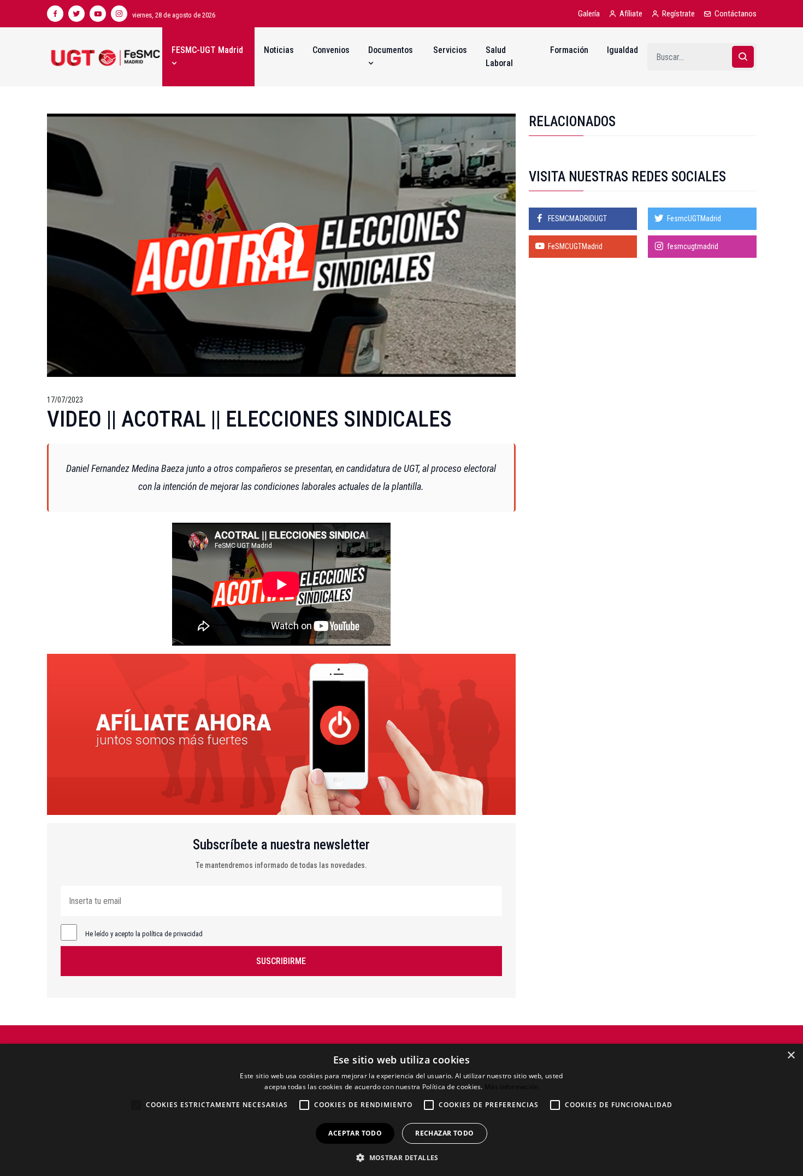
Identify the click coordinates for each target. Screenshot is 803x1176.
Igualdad (622, 50)
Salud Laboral (499, 56)
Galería (589, 14)
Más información (512, 1086)
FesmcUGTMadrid (694, 218)
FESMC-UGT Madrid (207, 50)
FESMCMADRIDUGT (577, 218)
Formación (569, 50)
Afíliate (630, 14)
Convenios (331, 50)
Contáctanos (736, 14)
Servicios (450, 50)
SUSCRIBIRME (281, 961)
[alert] (401, 1110)
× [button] (791, 1055)
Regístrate (678, 14)
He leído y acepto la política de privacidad (144, 934)
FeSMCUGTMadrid (575, 246)
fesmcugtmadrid (692, 246)
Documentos (390, 50)
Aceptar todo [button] (355, 1133)
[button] (401, 1157)
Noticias (279, 50)
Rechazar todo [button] (444, 1133)
